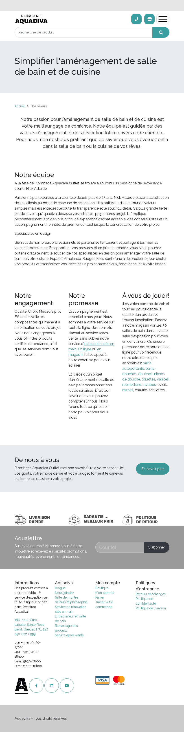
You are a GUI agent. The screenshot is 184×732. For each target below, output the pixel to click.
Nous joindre (64, 593)
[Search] (160, 32)
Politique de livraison (151, 608)
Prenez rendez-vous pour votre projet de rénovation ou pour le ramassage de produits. (92, 5)
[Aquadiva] (72, 19)
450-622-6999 (25, 634)
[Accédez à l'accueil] (22, 685)
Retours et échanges (151, 594)
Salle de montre (66, 597)
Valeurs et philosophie (71, 602)
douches (145, 374)
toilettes (148, 379)
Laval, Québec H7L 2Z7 (31, 629)
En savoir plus (152, 469)
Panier (99, 597)
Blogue (60, 588)
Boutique (101, 588)
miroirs (127, 390)
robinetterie (131, 385)
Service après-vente (69, 635)
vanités (163, 379)
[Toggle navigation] (162, 19)
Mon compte (104, 593)
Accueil (20, 106)
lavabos (149, 385)
